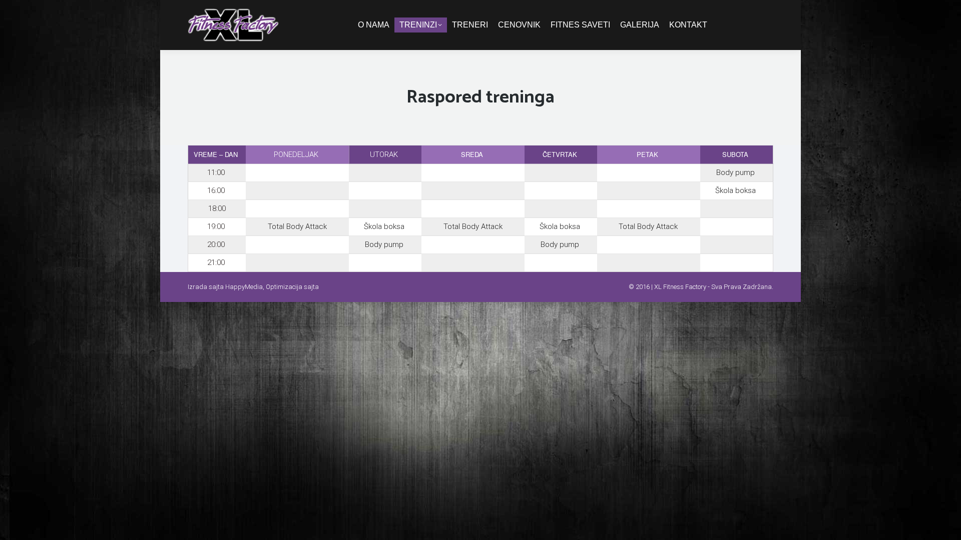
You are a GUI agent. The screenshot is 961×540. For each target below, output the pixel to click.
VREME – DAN (216, 154)
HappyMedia (244, 286)
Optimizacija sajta (292, 286)
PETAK (647, 154)
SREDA (472, 154)
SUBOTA (735, 154)
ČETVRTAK (560, 154)
